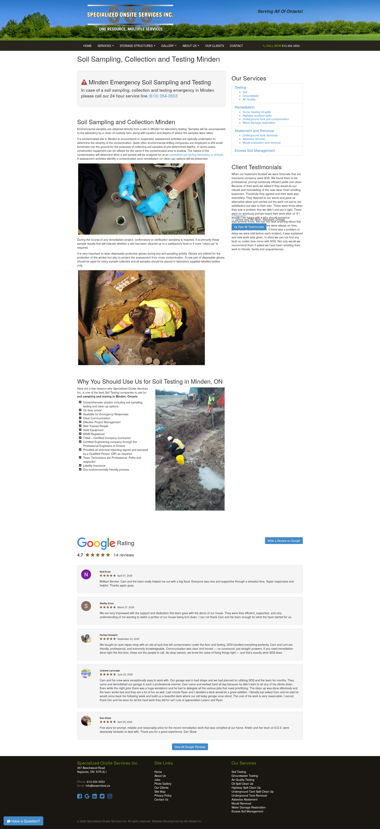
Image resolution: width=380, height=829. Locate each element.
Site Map (159, 791)
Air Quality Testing (243, 780)
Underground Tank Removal (249, 795)
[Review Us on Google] (87, 797)
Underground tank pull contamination (266, 119)
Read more (239, 215)
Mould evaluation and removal (261, 142)
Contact (236, 46)
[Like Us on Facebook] (79, 797)
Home (87, 46)
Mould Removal (241, 803)
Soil (245, 92)
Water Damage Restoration (249, 807)
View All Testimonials (250, 227)
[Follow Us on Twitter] (102, 797)
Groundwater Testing (245, 776)
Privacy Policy (163, 795)
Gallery (169, 47)
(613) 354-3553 (163, 96)
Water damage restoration (259, 123)
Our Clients (214, 46)
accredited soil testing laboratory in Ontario (196, 155)
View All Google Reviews (190, 747)
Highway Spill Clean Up (246, 787)
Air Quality (249, 99)
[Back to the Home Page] (132, 16)
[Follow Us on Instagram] (109, 797)
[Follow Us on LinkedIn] (94, 797)
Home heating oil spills (257, 112)
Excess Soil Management (247, 811)
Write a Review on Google (284, 541)
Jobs (157, 780)
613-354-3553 (282, 46)
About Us (191, 47)
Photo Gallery (162, 784)
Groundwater (251, 96)
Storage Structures (138, 47)
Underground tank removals (260, 135)
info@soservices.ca (98, 785)
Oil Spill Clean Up (242, 784)
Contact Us (161, 799)
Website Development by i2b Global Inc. (177, 821)
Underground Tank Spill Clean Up (253, 791)
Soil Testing (239, 772)
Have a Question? (25, 820)
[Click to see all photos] (141, 317)
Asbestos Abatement (244, 799)
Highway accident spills (257, 115)
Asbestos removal (254, 139)
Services (106, 47)
